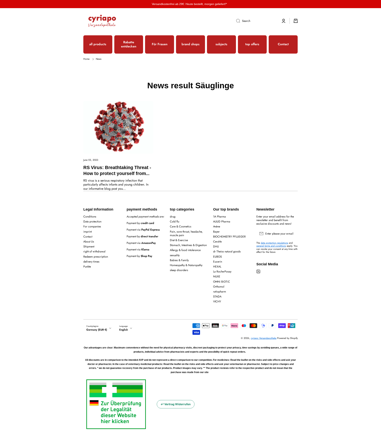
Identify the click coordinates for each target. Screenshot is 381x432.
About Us (88, 241)
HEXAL (217, 266)
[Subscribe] (293, 234)
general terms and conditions (271, 246)
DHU (216, 246)
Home (86, 59)
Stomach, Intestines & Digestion (188, 245)
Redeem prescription (95, 256)
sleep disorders (179, 270)
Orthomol (218, 286)
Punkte (87, 266)
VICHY (217, 301)
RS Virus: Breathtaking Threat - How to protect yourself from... (117, 170)
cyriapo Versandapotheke (263, 338)
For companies (92, 226)
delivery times (91, 261)
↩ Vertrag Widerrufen (176, 404)
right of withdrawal (94, 251)
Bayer (216, 231)
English (123, 330)
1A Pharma (219, 216)
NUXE (216, 276)
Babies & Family (179, 260)
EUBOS (217, 256)
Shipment (88, 246)
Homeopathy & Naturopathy (186, 265)
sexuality (175, 255)
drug (172, 216)
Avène (216, 226)
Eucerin (217, 261)
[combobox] (255, 21)
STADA (217, 296)
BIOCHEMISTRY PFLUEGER (229, 236)
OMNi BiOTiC (221, 281)
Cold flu (174, 221)
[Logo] (102, 21)
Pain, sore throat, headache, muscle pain (186, 233)
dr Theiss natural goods (227, 251)
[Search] (236, 21)
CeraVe (217, 241)
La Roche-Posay (222, 271)
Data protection (92, 221)
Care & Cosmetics (180, 226)
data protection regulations (274, 243)
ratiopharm (219, 291)
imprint (87, 231)
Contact (87, 236)
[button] (296, 21)
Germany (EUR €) (96, 330)
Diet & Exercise (179, 240)
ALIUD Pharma (221, 221)
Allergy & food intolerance (185, 250)
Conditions (89, 216)
